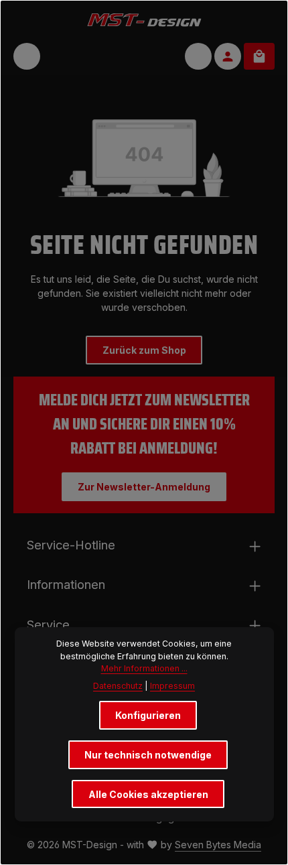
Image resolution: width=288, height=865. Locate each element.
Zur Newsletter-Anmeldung (144, 486)
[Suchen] (198, 56)
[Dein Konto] (227, 56)
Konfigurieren (148, 715)
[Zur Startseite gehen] (144, 19)
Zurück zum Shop (144, 350)
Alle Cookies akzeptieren (148, 794)
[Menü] (26, 56)
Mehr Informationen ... (144, 668)
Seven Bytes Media (218, 844)
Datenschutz (118, 686)
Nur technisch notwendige (148, 754)
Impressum (172, 686)
